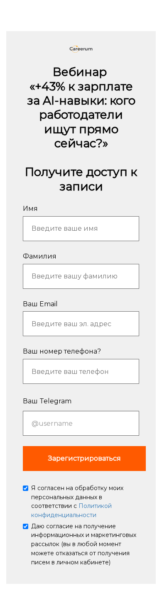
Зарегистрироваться (84, 458)
